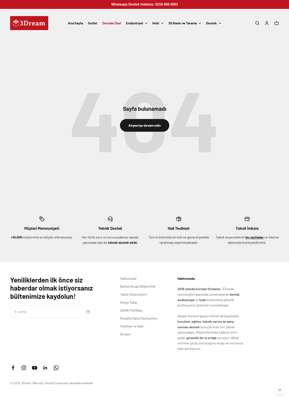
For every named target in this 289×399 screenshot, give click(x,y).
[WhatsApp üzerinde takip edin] (56, 368)
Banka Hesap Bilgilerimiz (137, 286)
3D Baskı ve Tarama (182, 23)
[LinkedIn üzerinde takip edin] (45, 368)
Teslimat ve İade (132, 326)
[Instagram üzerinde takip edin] (24, 368)
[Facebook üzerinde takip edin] (13, 368)
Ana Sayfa (75, 23)
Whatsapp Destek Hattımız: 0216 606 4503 (144, 4)
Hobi (155, 23)
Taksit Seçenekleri (133, 294)
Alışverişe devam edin (144, 125)
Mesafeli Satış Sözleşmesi (138, 318)
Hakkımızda (128, 278)
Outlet (92, 23)
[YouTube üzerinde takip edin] (34, 368)
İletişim (125, 334)
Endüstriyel (134, 23)
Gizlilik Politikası (131, 310)
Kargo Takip (128, 302)
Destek (211, 23)
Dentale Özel (111, 23)
